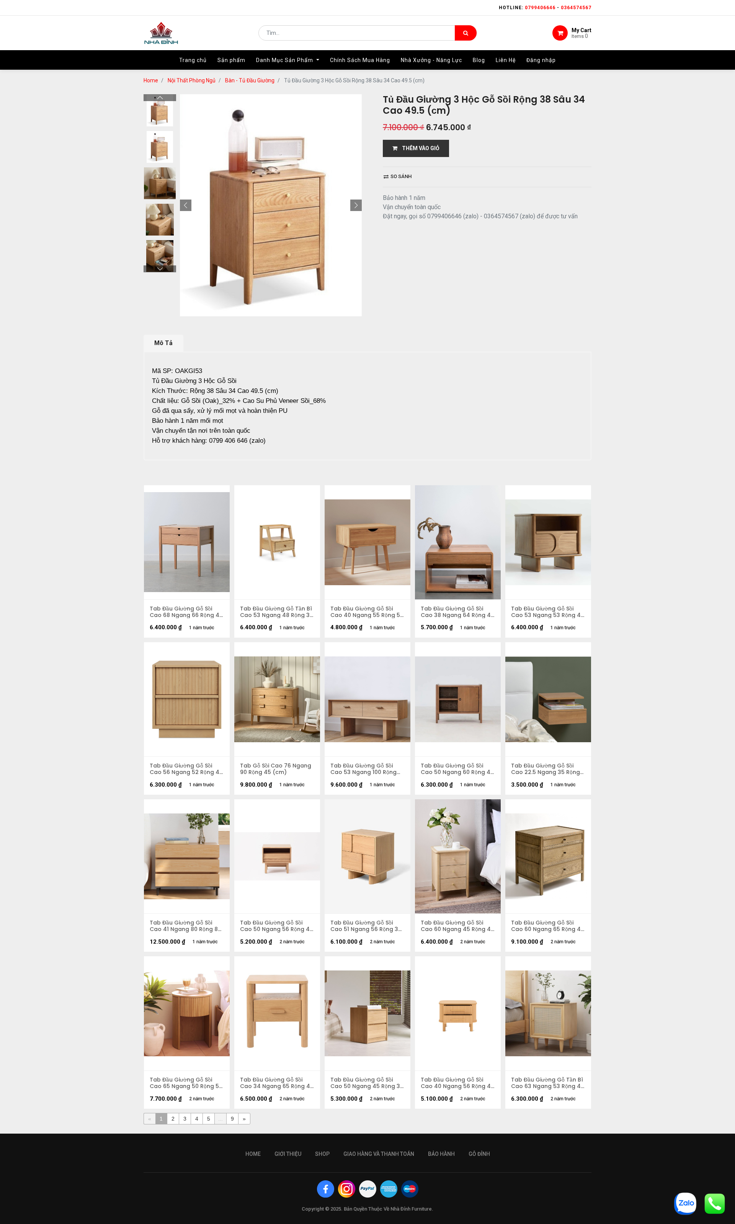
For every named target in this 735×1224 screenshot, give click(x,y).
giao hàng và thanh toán (378, 1154)
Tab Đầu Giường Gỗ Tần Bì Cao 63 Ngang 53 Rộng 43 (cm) (547, 1083)
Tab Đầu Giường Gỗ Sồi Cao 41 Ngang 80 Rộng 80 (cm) (185, 926)
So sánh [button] (400, 176)
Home (151, 80)
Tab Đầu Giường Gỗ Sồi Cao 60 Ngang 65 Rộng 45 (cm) (547, 926)
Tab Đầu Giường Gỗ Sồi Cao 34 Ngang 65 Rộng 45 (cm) (277, 1083)
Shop (322, 1154)
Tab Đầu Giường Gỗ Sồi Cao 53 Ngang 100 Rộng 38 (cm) (363, 769)
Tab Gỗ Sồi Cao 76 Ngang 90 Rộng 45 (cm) (275, 769)
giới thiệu (287, 1154)
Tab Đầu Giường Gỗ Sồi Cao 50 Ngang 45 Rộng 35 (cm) (366, 1083)
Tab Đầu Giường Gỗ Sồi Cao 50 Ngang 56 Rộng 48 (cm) (276, 926)
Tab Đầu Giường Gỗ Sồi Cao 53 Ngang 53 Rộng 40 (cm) (547, 612)
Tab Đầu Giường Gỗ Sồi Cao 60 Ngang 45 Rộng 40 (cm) (457, 926)
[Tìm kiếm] (466, 33)
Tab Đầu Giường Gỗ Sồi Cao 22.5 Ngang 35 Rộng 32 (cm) (545, 769)
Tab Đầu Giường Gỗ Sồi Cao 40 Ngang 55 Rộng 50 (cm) (366, 612)
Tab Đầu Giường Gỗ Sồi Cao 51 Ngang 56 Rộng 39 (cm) (366, 926)
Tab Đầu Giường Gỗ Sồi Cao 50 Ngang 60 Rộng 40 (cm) (457, 769)
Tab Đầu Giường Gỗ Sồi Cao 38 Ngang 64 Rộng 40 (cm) (457, 612)
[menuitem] (192, 60)
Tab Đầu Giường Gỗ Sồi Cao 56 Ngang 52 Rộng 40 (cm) (186, 769)
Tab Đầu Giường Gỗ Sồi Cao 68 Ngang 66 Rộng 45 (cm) (186, 612)
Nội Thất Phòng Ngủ (192, 80)
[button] (185, 205)
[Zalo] (685, 1203)
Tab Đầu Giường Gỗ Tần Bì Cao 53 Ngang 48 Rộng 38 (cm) (276, 612)
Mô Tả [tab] (163, 343)
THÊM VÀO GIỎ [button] (418, 148)
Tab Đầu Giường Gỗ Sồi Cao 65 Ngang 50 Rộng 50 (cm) (186, 1083)
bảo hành (441, 1154)
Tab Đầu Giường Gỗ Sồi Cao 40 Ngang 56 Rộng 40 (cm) (457, 1083)
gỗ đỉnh (479, 1154)
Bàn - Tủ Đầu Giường (249, 80)
